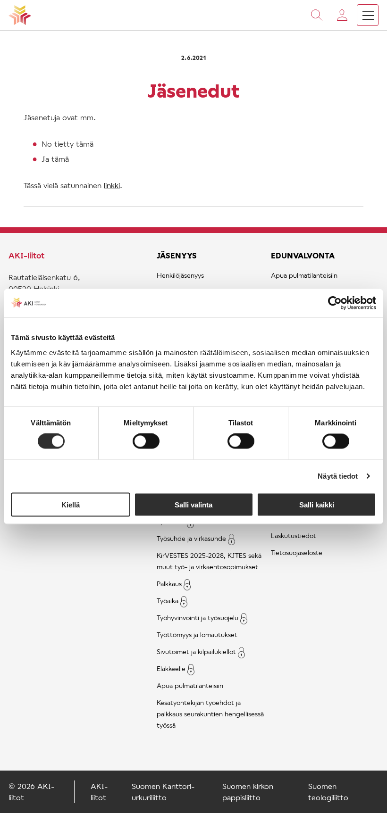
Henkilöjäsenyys (180, 275)
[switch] (146, 441)
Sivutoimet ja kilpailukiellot (196, 651)
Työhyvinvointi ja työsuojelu (197, 618)
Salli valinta (193, 504)
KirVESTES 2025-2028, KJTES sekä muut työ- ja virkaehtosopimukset (209, 561)
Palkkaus (169, 584)
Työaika (167, 601)
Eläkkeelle (171, 668)
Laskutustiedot (293, 535)
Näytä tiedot (338, 476)
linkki (112, 185)
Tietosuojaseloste (296, 552)
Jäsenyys (177, 255)
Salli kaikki (316, 504)
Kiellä (70, 504)
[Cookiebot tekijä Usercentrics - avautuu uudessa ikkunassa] (335, 303)
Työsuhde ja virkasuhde (191, 538)
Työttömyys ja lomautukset (197, 634)
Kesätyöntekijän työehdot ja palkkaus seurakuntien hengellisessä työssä (210, 713)
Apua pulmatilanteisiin (190, 685)
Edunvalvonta (303, 255)
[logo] (19, 15)
